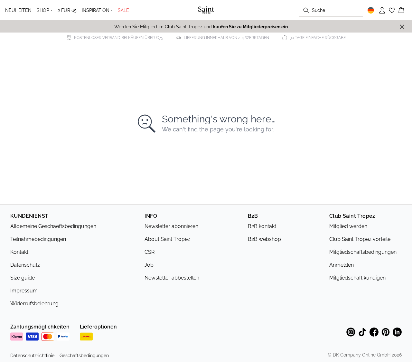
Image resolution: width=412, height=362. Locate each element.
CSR (149, 252)
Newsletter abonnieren (171, 226)
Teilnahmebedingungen (38, 239)
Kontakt (19, 252)
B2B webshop (264, 239)
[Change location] (371, 10)
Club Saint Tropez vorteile (359, 239)
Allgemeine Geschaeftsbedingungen (53, 226)
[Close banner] (402, 27)
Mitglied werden (348, 226)
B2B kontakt (262, 226)
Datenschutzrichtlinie (32, 355)
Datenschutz (25, 265)
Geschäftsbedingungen (84, 355)
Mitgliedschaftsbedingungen (363, 252)
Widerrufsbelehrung (34, 303)
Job (149, 265)
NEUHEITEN (18, 10)
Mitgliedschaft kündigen (357, 278)
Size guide (22, 278)
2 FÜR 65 (67, 10)
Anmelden (341, 265)
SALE (123, 10)
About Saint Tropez (167, 239)
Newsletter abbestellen (172, 278)
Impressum (24, 291)
